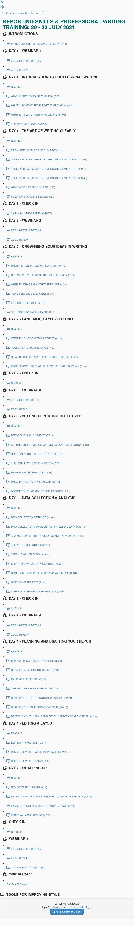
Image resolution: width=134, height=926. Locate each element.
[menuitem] (2, 8)
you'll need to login (81, 907)
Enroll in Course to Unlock (67, 911)
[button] (2, 3)
